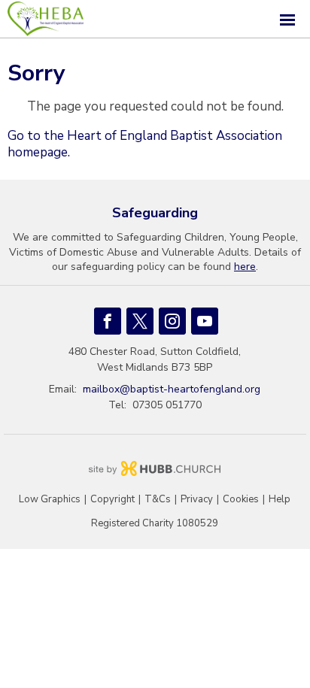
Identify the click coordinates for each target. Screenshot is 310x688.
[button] (155, 19)
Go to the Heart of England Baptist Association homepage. (145, 144)
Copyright (112, 499)
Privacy (197, 499)
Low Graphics (50, 499)
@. (171, 389)
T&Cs (157, 499)
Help (279, 499)
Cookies (241, 499)
